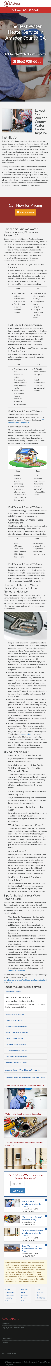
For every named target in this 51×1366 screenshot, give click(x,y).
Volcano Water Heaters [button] (15, 1038)
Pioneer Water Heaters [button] (14, 1014)
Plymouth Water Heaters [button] (15, 1044)
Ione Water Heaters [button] (13, 991)
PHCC (11, 982)
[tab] (25, 991)
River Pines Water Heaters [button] (16, 1056)
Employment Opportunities (13, 1328)
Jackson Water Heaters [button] (15, 1020)
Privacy (41, 1362)
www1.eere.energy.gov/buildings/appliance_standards (25, 980)
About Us (6, 1323)
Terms (47, 1362)
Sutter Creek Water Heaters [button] (16, 1032)
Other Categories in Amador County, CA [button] (9, 1295)
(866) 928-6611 (31, 10)
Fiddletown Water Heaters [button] (16, 1050)
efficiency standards (16, 971)
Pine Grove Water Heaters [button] (16, 1026)
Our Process (7, 1338)
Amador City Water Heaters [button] (16, 1062)
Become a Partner (9, 1353)
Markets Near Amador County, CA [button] (24, 1295)
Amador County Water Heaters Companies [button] (22, 1070)
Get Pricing (17, 1190)
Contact (5, 1342)
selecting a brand (26, 734)
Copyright (9, 1365)
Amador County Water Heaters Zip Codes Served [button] (25, 1077)
